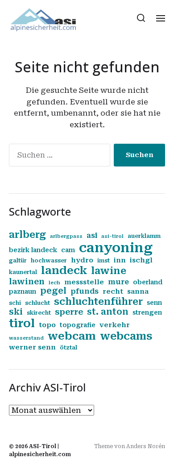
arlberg (27, 234)
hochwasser (49, 261)
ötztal (68, 348)
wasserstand (26, 338)
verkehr (114, 325)
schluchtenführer (98, 301)
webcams (126, 336)
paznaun (22, 291)
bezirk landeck (33, 250)
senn (154, 302)
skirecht (39, 313)
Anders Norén (145, 446)
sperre (69, 311)
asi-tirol (112, 236)
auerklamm (144, 236)
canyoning (116, 247)
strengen (147, 312)
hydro (82, 260)
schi (15, 303)
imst (103, 261)
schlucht (37, 303)
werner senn (32, 347)
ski (16, 312)
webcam (72, 336)
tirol (22, 323)
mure (118, 282)
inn (120, 260)
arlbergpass (66, 236)
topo (47, 325)
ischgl (141, 260)
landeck (64, 270)
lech (54, 283)
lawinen (27, 281)
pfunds (84, 291)
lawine (108, 270)
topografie (77, 324)
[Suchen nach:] (57, 157)
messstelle (84, 282)
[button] (141, 18)
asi (92, 235)
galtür (18, 261)
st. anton (107, 312)
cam (68, 250)
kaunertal (23, 272)
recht (113, 291)
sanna (138, 291)
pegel (53, 291)
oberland (147, 282)
